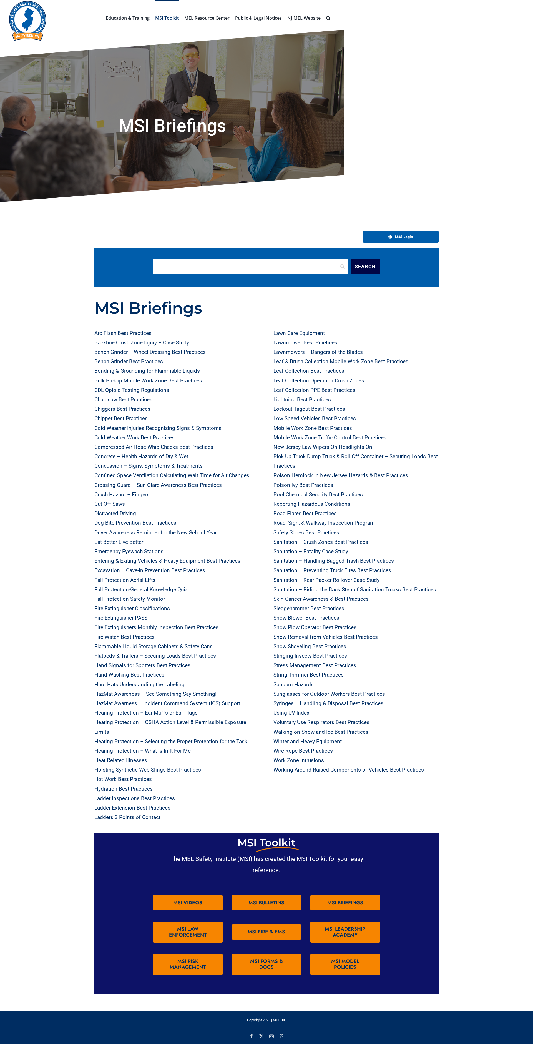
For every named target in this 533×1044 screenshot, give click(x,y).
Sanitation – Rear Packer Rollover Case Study (326, 580)
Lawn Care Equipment (299, 333)
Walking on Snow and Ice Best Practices (320, 732)
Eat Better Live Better (118, 542)
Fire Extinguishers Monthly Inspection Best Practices (156, 627)
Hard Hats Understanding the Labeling (139, 684)
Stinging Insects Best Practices (310, 656)
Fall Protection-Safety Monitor (129, 599)
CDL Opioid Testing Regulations (131, 390)
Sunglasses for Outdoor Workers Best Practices (329, 694)
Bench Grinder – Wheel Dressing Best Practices (150, 352)
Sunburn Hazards (293, 684)
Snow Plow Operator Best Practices (314, 627)
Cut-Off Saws (109, 504)
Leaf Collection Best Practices (308, 371)
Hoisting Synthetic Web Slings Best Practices (147, 770)
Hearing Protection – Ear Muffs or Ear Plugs (146, 713)
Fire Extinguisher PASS (120, 618)
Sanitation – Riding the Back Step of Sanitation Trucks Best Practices (354, 589)
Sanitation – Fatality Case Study (310, 551)
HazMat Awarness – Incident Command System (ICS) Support (167, 703)
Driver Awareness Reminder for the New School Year (155, 532)
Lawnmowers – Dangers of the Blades (318, 352)
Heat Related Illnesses (120, 760)
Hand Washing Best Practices (129, 675)
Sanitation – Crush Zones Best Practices (320, 542)
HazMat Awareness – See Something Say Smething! (155, 694)
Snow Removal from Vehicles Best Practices (325, 637)
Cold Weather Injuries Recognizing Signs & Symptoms (158, 428)
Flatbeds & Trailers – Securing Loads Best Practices (155, 656)
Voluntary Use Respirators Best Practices (321, 722)
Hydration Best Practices (123, 789)
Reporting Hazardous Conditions (311, 504)
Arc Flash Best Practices (123, 333)
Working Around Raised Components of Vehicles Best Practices (348, 770)
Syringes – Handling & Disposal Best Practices (328, 703)
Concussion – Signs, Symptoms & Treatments (148, 466)
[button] (328, 17)
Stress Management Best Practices (314, 665)
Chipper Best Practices (121, 418)
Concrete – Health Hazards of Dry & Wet (141, 456)
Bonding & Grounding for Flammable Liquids (147, 371)
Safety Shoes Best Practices (306, 532)
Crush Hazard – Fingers (122, 494)
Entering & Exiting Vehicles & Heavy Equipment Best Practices (167, 561)
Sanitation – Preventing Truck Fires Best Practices (332, 570)
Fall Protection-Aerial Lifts (124, 580)
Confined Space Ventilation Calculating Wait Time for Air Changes (171, 475)
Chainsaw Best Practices (123, 399)
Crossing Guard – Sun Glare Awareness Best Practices (158, 485)
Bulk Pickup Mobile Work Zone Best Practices (148, 380)
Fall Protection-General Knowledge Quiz (141, 589)
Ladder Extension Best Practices (132, 808)
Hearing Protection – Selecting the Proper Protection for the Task (170, 741)
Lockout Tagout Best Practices (309, 409)
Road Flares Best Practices (305, 513)
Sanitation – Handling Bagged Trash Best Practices (333, 561)
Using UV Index (291, 713)
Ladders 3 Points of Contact (127, 817)
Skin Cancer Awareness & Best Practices (321, 599)
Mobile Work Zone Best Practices (312, 428)
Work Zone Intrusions (298, 760)
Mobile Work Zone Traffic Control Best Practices (329, 437)
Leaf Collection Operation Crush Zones (318, 380)
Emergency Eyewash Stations (129, 551)
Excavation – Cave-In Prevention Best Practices (149, 570)
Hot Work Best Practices (123, 779)
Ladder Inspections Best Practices (134, 798)
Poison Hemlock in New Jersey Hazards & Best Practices (340, 475)
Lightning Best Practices (302, 399)
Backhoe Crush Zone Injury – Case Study (141, 342)
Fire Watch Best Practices (124, 637)
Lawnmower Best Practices (305, 342)
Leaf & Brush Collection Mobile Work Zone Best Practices (340, 361)
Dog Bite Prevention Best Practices (135, 523)
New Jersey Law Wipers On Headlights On (322, 447)
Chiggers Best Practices (122, 409)
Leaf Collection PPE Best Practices (314, 390)
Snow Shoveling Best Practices (309, 646)
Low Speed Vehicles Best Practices (314, 418)
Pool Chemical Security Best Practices (318, 494)
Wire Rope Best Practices (303, 751)
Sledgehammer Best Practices (308, 608)
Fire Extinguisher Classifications (132, 608)
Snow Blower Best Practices (306, 618)
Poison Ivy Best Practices (303, 485)
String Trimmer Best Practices (308, 675)
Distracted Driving (115, 513)
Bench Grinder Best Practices (128, 361)
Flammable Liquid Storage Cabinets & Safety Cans (153, 646)
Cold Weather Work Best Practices (134, 437)
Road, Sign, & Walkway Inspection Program (324, 523)
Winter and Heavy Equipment (307, 741)
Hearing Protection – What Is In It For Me (142, 751)
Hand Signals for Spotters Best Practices (142, 665)
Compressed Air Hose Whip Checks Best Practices (153, 447)
